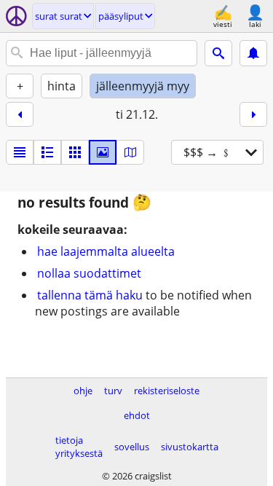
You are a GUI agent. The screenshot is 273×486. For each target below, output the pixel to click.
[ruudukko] (75, 152)
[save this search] (253, 53)
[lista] (19, 152)
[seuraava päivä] (253, 114)
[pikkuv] (47, 152)
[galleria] (102, 152)
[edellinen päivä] (19, 114)
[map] (130, 152)
